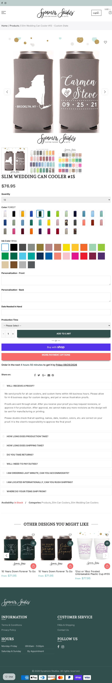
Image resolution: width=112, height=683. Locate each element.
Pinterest (53, 375)
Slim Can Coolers (61, 502)
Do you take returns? (20, 454)
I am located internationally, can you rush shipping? (40, 482)
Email (49, 375)
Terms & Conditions (11, 625)
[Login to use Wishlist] (105, 42)
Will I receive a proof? (20, 385)
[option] (56, 91)
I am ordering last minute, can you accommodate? (38, 473)
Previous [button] (7, 92)
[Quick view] (33, 543)
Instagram (62, 646)
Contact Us (63, 630)
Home (4, 25)
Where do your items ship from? (26, 491)
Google (44, 375)
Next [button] (105, 92)
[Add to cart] (33, 566)
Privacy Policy (8, 630)
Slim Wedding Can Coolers (84, 502)
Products (14, 25)
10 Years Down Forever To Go (18, 571)
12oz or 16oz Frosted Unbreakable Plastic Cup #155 (92, 572)
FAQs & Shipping (66, 625)
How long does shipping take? (25, 445)
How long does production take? (27, 436)
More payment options (56, 354)
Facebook (35, 375)
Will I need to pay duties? (22, 463)
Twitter (39, 375)
